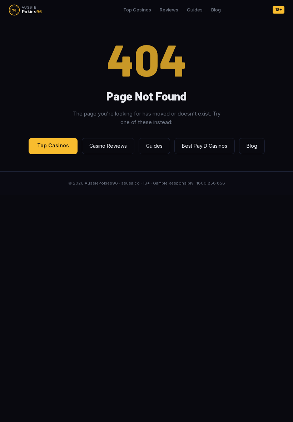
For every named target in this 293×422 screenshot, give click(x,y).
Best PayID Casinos (204, 146)
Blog (216, 10)
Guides (195, 10)
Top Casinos (137, 10)
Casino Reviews (108, 146)
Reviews (169, 10)
